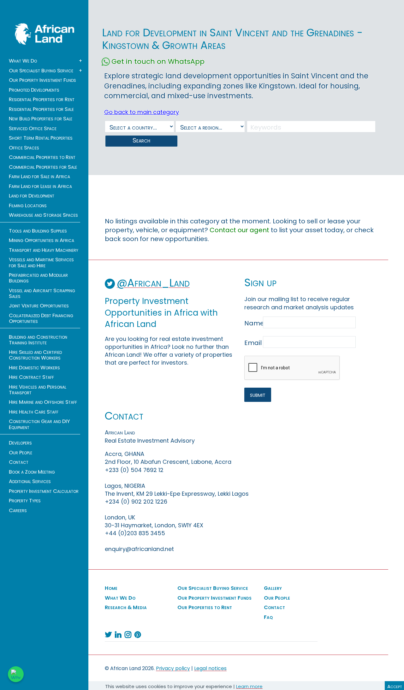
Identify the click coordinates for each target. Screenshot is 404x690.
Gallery (273, 588)
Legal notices (210, 668)
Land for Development (31, 196)
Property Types (25, 501)
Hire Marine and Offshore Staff (43, 402)
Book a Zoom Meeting (32, 472)
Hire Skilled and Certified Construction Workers (35, 355)
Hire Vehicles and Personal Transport (37, 390)
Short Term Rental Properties (41, 138)
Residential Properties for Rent (41, 99)
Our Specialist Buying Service (41, 71)
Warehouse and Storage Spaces (43, 215)
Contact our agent (239, 230)
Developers (20, 443)
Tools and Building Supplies (38, 231)
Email (253, 342)
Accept (394, 686)
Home (111, 588)
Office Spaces (24, 148)
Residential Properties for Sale (41, 109)
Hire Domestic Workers (34, 368)
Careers (18, 510)
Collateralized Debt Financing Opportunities (41, 318)
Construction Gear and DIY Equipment (39, 424)
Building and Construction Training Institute (38, 340)
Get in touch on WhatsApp (158, 61)
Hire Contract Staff (31, 377)
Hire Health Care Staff (33, 412)
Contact (18, 462)
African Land (44, 34)
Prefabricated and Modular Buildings (38, 278)
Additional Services (30, 481)
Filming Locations (28, 206)
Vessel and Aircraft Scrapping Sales (42, 293)
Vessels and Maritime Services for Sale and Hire (41, 262)
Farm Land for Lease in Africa (40, 186)
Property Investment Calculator (44, 491)
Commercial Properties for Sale (43, 167)
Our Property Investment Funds (42, 80)
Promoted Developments (34, 90)
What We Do (23, 61)
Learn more (249, 686)
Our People (20, 453)
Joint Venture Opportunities (39, 306)
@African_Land (153, 282)
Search (141, 140)
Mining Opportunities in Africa (41, 240)
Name (253, 323)
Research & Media (126, 607)
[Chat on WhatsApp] (16, 674)
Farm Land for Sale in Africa (39, 176)
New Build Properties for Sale (40, 119)
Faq (268, 617)
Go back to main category (141, 112)
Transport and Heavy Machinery (43, 250)
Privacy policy (173, 668)
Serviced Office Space (32, 128)
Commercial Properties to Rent (42, 157)
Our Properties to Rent (204, 607)
